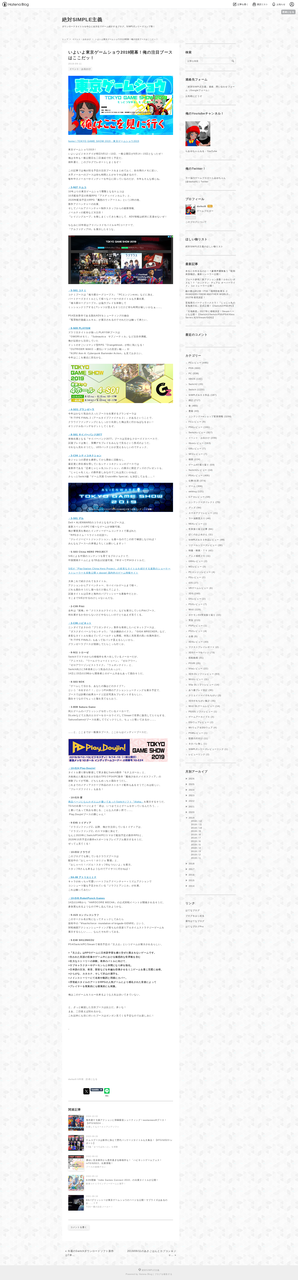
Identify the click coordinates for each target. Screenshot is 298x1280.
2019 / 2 (196, 854)
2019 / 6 (196, 841)
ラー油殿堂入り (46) (200, 518)
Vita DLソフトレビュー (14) (204, 684)
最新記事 (191, 264)
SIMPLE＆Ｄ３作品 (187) (203, 395)
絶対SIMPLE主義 (82, 19)
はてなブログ (192, 910)
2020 (191, 812)
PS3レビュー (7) (198, 604)
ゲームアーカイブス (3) (201, 717)
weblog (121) (196, 491)
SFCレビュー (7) (198, 454)
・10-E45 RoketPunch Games (86, 898)
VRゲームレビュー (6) (201, 588)
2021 (191, 806)
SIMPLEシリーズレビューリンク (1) (208, 749)
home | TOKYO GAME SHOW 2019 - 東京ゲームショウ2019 (103, 141)
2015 (191, 880)
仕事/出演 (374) (197, 480)
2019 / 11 (196, 824)
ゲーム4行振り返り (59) (202, 464)
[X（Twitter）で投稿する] (86, 1091)
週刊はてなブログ (194, 921)
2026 (191, 778)
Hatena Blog (145, 1274)
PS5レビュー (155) (199, 427)
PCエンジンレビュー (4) (202, 572)
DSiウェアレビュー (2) (201, 722)
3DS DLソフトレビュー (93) (204, 674)
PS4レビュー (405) (199, 475)
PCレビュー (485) (198, 362)
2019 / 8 (196, 834)
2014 (191, 886)
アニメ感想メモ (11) (199, 556)
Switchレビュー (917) (201, 432)
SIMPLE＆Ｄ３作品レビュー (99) (207, 539)
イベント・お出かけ (80, 69)
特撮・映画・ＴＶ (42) (201, 550)
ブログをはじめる (194, 916)
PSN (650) (195, 368)
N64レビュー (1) (198, 523)
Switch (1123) (197, 389)
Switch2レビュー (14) (201, 470)
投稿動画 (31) (196, 658)
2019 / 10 (196, 828)
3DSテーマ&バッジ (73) (202, 652)
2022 (191, 801)
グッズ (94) (195, 507)
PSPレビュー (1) (198, 625)
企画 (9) (193, 636)
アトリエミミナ (82, 877)
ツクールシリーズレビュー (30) (206, 545)
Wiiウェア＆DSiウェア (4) (203, 727)
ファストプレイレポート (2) (204, 647)
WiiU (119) (195, 609)
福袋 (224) (194, 459)
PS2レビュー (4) (198, 631)
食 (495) (193, 405)
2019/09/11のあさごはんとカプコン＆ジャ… (151, 1253)
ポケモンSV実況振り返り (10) (205, 615)
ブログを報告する (163, 1274)
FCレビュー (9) (197, 421)
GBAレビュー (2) (198, 561)
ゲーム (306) (196, 486)
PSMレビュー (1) (198, 733)
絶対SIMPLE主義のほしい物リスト (204, 246)
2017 (191, 869)
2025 (191, 784)
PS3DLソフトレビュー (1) (203, 711)
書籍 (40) (194, 411)
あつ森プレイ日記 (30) (201, 690)
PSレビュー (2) (197, 577)
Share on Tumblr (96, 1089)
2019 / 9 (196, 831)
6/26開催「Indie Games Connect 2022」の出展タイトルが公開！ (122, 1180)
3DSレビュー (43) (198, 642)
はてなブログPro (194, 926)
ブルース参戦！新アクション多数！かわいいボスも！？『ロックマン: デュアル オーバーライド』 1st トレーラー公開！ (210, 282)
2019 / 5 (196, 844)
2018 (191, 863)
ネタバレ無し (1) (198, 743)
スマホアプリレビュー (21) (203, 513)
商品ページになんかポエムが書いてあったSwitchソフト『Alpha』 (106, 801)
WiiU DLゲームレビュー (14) (204, 706)
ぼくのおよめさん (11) (201, 534)
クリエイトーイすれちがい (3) (205, 695)
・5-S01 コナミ (77, 290)
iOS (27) (193, 583)
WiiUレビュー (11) (199, 679)
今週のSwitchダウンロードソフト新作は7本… (89, 1253)
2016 (191, 875)
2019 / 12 (196, 821)
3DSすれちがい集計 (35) (202, 701)
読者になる (288, 12)
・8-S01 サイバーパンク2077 (85, 434)
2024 (191, 790)
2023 (191, 795)
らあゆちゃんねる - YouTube (201, 151)
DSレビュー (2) (197, 599)
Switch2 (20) (196, 384)
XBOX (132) (195, 379)
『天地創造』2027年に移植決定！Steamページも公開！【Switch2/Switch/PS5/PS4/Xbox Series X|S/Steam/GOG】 (210, 314)
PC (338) (194, 373)
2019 (191, 818)
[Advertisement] (94, 1052)
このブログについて (196, 222)
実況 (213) (194, 620)
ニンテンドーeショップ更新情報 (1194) (210, 416)
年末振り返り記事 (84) (201, 529)
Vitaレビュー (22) (198, 668)
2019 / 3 (196, 851)
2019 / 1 (196, 858)
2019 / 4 (196, 848)
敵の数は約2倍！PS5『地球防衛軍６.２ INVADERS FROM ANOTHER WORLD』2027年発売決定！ (208, 294)
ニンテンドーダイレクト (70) (204, 502)
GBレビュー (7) (197, 448)
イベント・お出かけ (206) (203, 438)
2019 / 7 (196, 838)
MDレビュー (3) (197, 566)
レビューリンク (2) (199, 754)
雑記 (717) (194, 400)
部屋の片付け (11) (198, 738)
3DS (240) (195, 593)
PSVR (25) (195, 663)
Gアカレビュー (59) (199, 497)
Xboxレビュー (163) (200, 443)
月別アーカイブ (196, 771)
